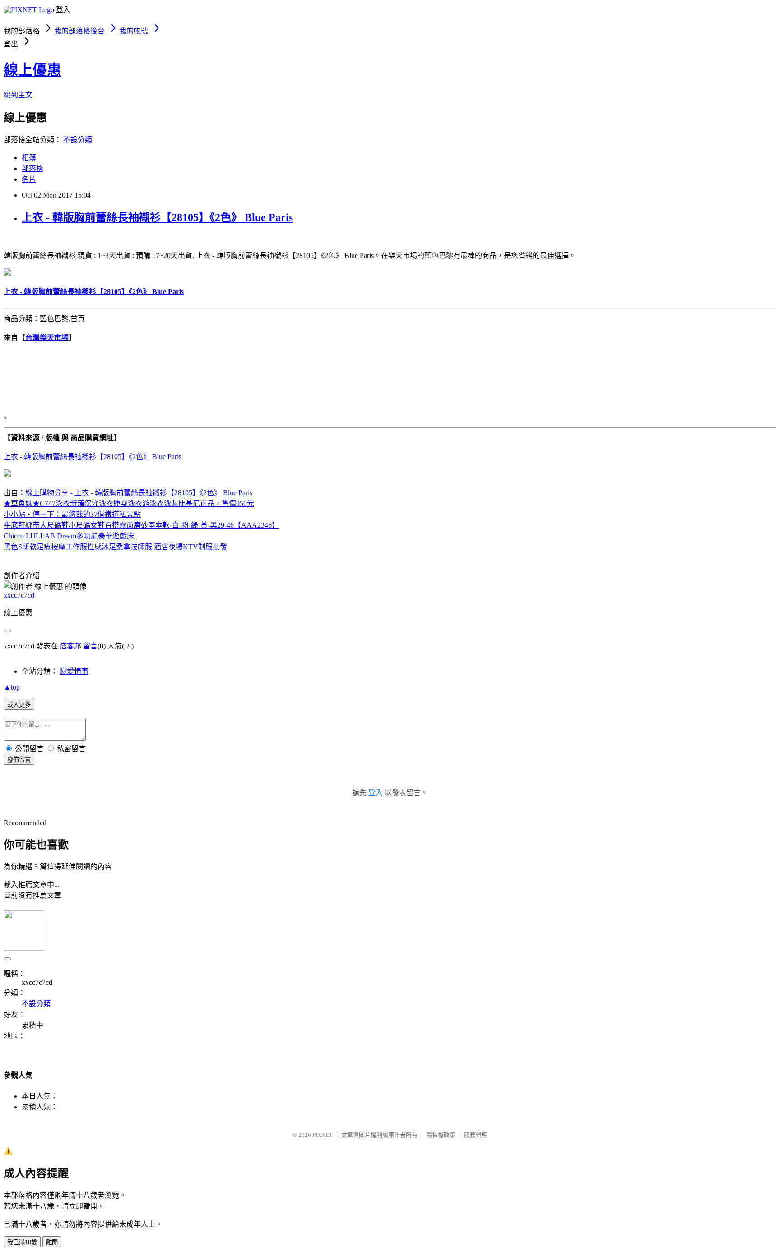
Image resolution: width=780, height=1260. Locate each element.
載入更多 (19, 704)
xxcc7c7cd (19, 595)
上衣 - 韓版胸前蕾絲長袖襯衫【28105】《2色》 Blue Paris (157, 217)
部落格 (32, 168)
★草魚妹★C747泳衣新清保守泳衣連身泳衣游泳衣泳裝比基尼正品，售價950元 (129, 503)
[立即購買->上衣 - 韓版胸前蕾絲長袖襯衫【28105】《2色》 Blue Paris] (7, 273)
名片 (29, 179)
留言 (90, 646)
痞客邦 (70, 646)
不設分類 (77, 139)
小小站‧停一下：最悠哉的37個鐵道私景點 (72, 514)
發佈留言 (19, 759)
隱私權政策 (440, 1134)
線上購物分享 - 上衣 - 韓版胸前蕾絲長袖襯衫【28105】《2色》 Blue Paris (138, 493)
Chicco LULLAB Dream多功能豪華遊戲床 (69, 536)
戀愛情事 (74, 671)
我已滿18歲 (22, 1242)
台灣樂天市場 (47, 337)
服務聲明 (476, 1134)
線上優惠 (32, 70)
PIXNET (322, 1134)
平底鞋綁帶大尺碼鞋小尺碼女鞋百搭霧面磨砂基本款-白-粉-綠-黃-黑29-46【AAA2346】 (141, 525)
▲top (12, 687)
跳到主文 (18, 95)
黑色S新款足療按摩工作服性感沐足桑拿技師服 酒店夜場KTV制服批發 (115, 547)
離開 (52, 1242)
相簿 (29, 157)
